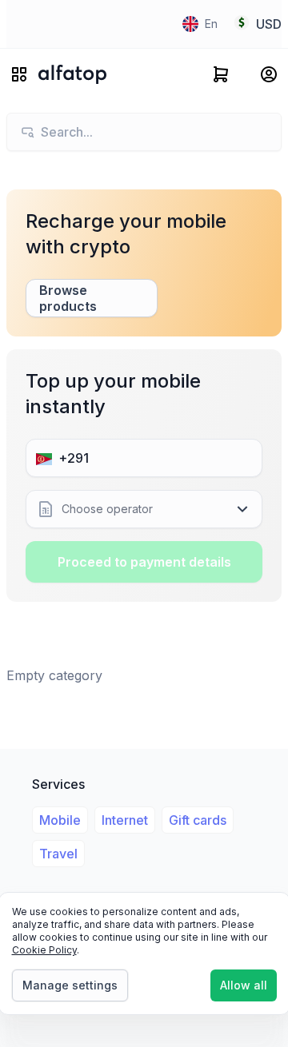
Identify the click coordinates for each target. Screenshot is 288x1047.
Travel (58, 854)
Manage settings (70, 985)
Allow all (243, 985)
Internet (125, 820)
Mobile (60, 820)
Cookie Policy (44, 950)
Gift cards (197, 820)
